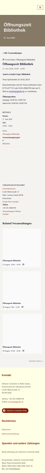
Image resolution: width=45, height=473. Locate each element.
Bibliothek (6, 144)
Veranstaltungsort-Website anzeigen (11, 212)
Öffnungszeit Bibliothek (11, 134)
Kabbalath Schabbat (35, 361)
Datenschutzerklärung (10, 434)
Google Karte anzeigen (10, 202)
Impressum (6, 429)
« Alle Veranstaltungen (12, 53)
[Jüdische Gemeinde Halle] (9, 7)
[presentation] (22, 243)
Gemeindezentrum (8, 189)
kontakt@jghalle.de (16, 91)
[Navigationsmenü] (40, 7)
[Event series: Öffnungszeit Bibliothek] (23, 264)
